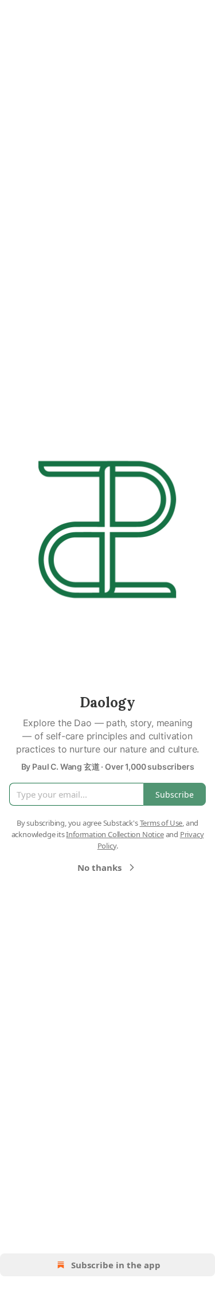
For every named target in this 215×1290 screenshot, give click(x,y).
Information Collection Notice (114, 834)
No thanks (99, 867)
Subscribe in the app (116, 1265)
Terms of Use (161, 823)
